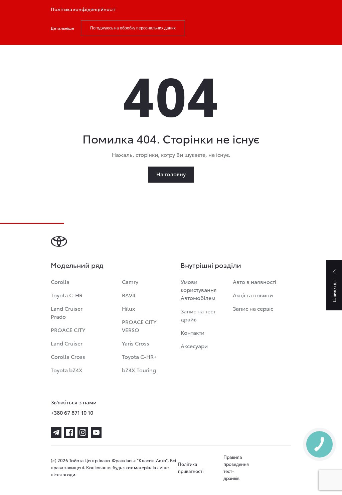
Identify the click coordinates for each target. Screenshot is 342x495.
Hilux (128, 308)
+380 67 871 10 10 (72, 412)
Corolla (60, 281)
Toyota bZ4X (66, 370)
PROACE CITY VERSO (139, 325)
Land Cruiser (66, 343)
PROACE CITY (68, 329)
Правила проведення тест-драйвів (236, 467)
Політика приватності (190, 467)
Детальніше (62, 28)
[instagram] (82, 432)
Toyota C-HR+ (139, 356)
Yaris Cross (135, 343)
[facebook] (69, 432)
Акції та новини (253, 295)
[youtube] (96, 432)
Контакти (192, 332)
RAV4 (128, 295)
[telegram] (56, 432)
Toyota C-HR (66, 295)
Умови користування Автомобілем (199, 289)
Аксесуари (194, 346)
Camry (130, 281)
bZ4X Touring (139, 370)
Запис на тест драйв (198, 315)
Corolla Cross (68, 356)
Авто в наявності (254, 281)
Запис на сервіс (253, 308)
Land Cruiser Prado (66, 312)
